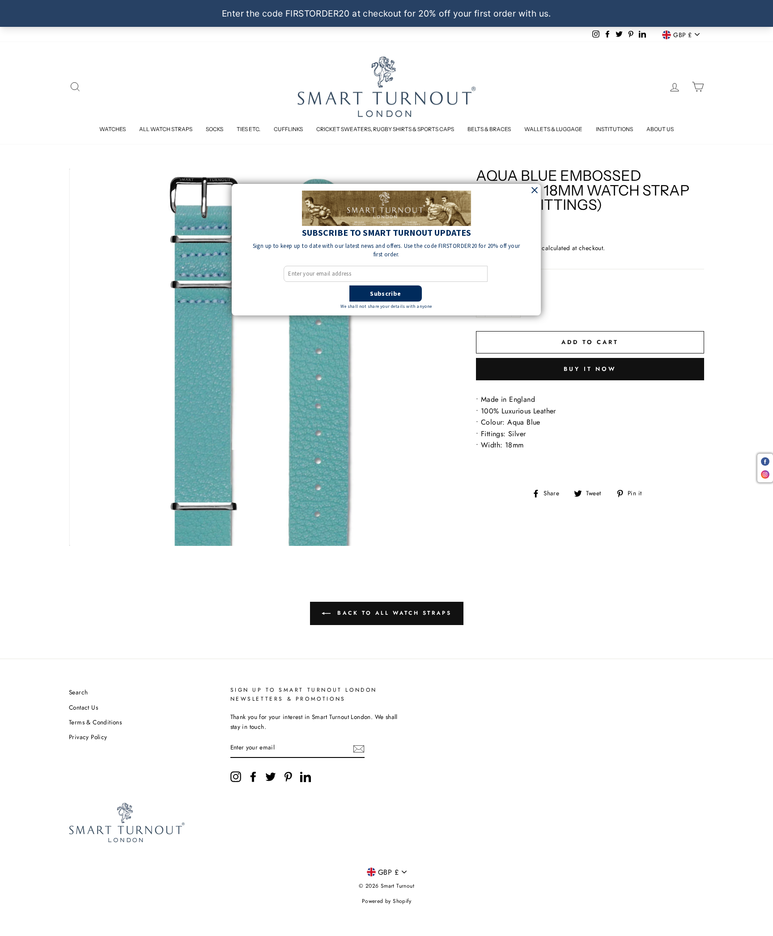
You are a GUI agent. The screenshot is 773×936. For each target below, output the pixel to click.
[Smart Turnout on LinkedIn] (305, 776)
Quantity (495, 289)
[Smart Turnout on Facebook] (253, 776)
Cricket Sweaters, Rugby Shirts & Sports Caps (385, 129)
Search (78, 692)
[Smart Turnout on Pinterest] (288, 776)
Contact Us (83, 707)
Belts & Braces (489, 129)
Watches (112, 129)
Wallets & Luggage (553, 129)
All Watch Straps (165, 129)
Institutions (614, 129)
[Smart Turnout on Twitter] (270, 776)
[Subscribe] (359, 748)
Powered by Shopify (386, 901)
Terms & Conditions (95, 722)
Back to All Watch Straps (393, 613)
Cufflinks (288, 129)
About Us (660, 129)
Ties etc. (248, 129)
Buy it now (590, 369)
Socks (214, 129)
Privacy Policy (88, 736)
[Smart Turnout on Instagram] (235, 776)
